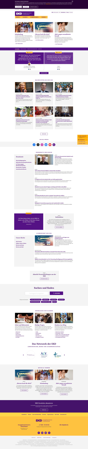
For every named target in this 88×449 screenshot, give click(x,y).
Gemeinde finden (82, 143)
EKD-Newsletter (82, 141)
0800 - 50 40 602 (82, 136)
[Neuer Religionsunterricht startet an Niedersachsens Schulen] (64, 87)
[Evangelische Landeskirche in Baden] (57, 355)
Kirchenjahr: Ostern (59, 333)
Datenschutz (48, 3)
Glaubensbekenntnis (20, 335)
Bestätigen (19, 6)
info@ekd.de (81, 139)
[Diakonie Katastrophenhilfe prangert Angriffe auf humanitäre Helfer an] (44, 87)
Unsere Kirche (20, 238)
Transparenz (54, 437)
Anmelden (44, 409)
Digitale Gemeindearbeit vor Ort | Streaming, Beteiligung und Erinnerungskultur (53, 259)
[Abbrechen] (72, 1)
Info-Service (19, 241)
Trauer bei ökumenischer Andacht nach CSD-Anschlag (64, 157)
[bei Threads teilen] (30, 69)
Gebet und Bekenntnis (22, 325)
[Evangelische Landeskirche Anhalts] (31, 355)
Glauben (25, 17)
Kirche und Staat (20, 245)
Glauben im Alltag (60, 325)
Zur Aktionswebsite (39, 40)
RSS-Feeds (57, 414)
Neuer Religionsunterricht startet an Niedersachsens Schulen (63, 96)
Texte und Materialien (36, 414)
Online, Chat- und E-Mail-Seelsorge (62, 334)
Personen (44, 414)
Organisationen (50, 414)
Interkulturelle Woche (21, 169)
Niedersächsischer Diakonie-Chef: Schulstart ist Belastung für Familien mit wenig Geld (44, 121)
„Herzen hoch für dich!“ (42, 34)
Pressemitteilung (44, 278)
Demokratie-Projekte (21, 167)
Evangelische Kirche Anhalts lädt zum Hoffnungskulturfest (48, 179)
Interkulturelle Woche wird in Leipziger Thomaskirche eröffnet (49, 195)
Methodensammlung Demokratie (23, 162)
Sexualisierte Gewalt (46, 301)
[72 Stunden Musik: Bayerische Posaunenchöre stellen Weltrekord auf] (64, 111)
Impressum (33, 437)
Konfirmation (38, 333)
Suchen (57, 293)
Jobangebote (45, 299)
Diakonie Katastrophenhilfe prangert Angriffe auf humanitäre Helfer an (43, 97)
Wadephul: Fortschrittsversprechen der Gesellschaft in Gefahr (49, 203)
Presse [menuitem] (67, 12)
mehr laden (44, 133)
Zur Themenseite (19, 43)
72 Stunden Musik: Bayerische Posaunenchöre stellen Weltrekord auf (64, 121)
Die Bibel (17, 337)
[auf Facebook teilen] (28, 69)
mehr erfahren (24, 390)
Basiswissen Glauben (60, 332)
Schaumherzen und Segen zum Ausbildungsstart (62, 238)
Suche (71, 12)
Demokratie (19, 157)
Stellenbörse (24, 414)
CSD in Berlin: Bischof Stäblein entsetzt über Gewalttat (47, 170)
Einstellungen (34, 6)
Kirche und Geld (19, 247)
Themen (43, 17)
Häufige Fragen (39, 325)
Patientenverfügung (35, 301)
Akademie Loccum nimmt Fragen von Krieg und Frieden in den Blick (50, 187)
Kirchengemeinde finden (60, 337)
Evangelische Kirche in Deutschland (26, 9)
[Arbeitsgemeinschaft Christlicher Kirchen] (44, 355)
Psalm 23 (18, 333)
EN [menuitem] (59, 12)
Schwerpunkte (34, 17)
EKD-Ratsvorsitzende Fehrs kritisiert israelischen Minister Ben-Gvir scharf (23, 97)
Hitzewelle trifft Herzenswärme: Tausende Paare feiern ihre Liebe (50, 251)
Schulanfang (19, 34)
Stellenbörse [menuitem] (63, 12)
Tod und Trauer (39, 335)
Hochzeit (37, 334)
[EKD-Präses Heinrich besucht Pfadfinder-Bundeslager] (24, 111)
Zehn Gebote (53, 299)
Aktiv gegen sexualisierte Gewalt (63, 35)
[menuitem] (55, 12)
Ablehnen (26, 6)
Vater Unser (61, 299)
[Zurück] (23, 355)
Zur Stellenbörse (59, 227)
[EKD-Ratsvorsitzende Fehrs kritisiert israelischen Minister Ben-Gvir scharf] (24, 87)
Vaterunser (18, 332)
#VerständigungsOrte (21, 160)
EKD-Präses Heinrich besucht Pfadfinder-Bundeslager (23, 120)
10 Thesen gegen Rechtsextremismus (20, 164)
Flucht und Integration (35, 299)
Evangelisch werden (40, 337)
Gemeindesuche (63, 414)
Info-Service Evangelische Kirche (62, 335)
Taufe (37, 332)
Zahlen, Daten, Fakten (21, 243)
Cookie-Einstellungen (46, 437)
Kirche (18, 17)
